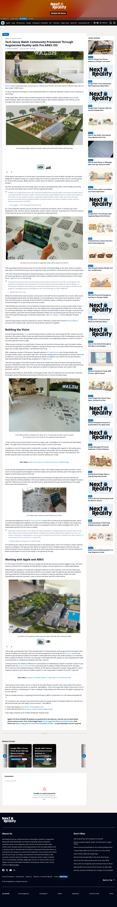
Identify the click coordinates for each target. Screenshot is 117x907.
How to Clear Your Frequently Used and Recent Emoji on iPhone (93, 864)
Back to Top (107, 880)
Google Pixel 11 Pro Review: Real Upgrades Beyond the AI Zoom (100, 215)
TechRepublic (43, 893)
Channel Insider (94, 893)
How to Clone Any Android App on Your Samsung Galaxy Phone (93, 847)
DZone (111, 893)
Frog (26, 334)
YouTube (41, 707)
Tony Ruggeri (53, 315)
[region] (44, 135)
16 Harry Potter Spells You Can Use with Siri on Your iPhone (92, 850)
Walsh (7, 86)
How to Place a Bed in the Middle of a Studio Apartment (100, 190)
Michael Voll (18, 278)
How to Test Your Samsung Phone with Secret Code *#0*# (91, 860)
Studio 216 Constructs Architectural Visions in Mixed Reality (48, 462)
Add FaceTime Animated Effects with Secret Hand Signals (91, 857)
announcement (23, 666)
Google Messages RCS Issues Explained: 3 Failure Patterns (98, 448)
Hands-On (73, 23)
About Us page (14, 865)
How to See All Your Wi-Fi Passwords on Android (88, 839)
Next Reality (23, 18)
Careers (60, 876)
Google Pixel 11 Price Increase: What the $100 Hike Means (99, 320)
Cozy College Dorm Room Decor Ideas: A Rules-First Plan (99, 399)
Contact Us (28, 876)
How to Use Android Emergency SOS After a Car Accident (99, 345)
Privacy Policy (20, 876)
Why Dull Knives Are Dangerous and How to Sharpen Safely (99, 296)
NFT (50, 23)
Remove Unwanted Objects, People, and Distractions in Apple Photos (92, 843)
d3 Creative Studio (52, 352)
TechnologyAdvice (23, 893)
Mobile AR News (58, 13)
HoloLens (56, 23)
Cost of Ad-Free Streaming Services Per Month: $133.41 (100, 499)
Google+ (50, 709)
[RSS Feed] (14, 870)
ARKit (33, 666)
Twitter (32, 707)
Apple (8, 23)
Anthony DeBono (72, 321)
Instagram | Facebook (40, 23)
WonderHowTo (5, 18)
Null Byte (30, 18)
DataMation (75, 893)
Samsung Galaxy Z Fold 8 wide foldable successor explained (99, 524)
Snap (13, 23)
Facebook (25, 707)
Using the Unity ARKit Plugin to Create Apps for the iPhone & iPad (48, 678)
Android (49, 359)
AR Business (21, 23)
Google (28, 23)
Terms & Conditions (8, 876)
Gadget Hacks (14, 18)
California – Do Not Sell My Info (42, 876)
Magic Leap (65, 23)
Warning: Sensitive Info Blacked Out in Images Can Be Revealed (93, 870)
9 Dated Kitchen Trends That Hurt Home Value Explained (100, 242)
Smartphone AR (84, 23)
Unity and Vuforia (36, 521)
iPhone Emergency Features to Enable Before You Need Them (99, 424)
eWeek (60, 893)
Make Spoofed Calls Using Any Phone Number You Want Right (93, 867)
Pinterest (40, 709)
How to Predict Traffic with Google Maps (86, 854)
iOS (41, 359)
